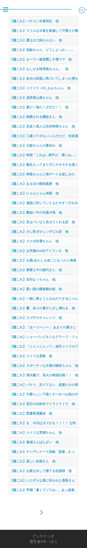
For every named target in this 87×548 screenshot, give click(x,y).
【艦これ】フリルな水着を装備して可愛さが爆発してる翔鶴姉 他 (44, 31)
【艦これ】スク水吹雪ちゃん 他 (34, 241)
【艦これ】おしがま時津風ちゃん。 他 (39, 69)
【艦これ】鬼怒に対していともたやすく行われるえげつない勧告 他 (44, 203)
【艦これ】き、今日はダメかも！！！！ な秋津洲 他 (43, 424)
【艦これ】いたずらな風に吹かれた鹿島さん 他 (44, 481)
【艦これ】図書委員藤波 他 (31, 413)
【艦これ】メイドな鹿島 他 (31, 356)
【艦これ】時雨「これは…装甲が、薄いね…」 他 (44, 156)
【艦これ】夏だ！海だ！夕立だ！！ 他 (39, 107)
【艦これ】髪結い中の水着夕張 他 (36, 212)
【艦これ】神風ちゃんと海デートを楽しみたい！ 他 (42, 175)
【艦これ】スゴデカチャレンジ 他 (36, 317)
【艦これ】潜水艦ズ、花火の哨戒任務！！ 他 (44, 375)
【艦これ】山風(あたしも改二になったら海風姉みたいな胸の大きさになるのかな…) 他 (43, 261)
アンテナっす (43, 536)
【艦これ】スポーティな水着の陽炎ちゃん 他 (44, 365)
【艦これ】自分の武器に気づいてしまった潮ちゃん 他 (44, 79)
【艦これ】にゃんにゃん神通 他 (34, 193)
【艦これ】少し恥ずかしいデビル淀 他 (39, 231)
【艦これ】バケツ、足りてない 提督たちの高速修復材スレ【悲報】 (44, 385)
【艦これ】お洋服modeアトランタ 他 (39, 250)
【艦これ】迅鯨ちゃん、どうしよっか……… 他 (43, 50)
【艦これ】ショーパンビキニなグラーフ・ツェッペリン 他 (44, 337)
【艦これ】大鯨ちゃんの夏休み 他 (36, 145)
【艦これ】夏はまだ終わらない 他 (36, 40)
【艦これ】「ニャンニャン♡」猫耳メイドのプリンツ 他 (44, 347)
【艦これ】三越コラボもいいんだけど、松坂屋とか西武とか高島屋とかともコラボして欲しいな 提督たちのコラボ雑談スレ (44, 137)
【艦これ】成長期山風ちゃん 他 (34, 97)
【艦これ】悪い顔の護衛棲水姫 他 (36, 289)
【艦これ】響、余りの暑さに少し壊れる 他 (42, 308)
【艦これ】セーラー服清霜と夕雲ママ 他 (41, 59)
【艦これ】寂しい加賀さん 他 (32, 461)
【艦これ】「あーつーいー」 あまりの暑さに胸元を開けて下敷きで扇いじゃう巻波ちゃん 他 (44, 328)
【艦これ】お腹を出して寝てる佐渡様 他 (41, 470)
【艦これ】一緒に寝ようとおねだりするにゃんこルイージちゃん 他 (44, 299)
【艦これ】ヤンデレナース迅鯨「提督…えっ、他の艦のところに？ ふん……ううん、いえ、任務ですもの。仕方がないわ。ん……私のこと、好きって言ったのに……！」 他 (44, 452)
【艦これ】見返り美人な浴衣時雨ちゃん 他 (42, 126)
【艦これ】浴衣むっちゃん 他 (32, 279)
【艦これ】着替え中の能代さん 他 (36, 269)
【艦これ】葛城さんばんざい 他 (34, 442)
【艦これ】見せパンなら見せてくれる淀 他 (42, 222)
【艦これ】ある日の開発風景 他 (34, 183)
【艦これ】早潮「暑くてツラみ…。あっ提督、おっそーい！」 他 (44, 491)
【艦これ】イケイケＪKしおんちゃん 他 (40, 88)
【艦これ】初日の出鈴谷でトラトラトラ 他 (42, 403)
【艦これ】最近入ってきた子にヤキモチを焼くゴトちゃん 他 (44, 165)
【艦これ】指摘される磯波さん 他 (36, 116)
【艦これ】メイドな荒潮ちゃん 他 (36, 432)
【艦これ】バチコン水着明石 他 (34, 21)
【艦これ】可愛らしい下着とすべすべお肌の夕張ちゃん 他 (44, 395)
